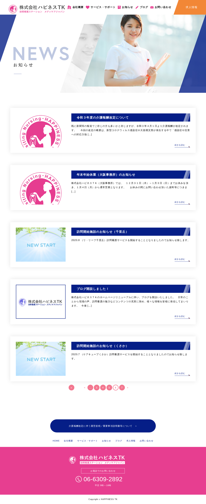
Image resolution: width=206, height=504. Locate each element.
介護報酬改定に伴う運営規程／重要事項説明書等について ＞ (103, 426)
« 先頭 (72, 388)
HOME (56, 441)
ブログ (144, 7)
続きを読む (180, 145)
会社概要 (78, 7)
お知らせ (127, 7)
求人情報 (130, 441)
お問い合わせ (163, 7)
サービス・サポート (103, 7)
